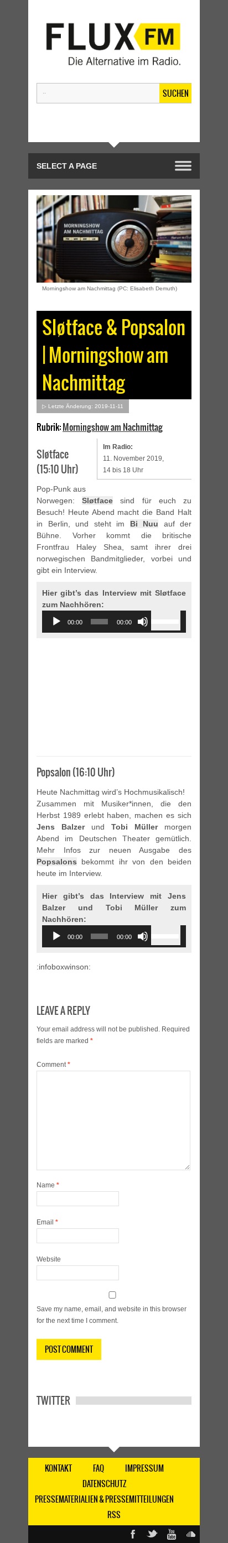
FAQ (98, 1468)
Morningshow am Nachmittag (113, 427)
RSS (114, 1515)
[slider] (165, 620)
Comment (53, 1064)
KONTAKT (58, 1468)
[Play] (56, 621)
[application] (114, 622)
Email (47, 1222)
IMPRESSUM (144, 1468)
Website (49, 1259)
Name (48, 1185)
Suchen (176, 93)
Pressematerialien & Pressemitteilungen (104, 1499)
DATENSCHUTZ (104, 1484)
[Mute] (142, 621)
